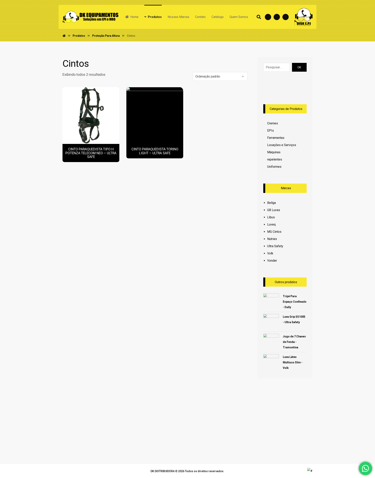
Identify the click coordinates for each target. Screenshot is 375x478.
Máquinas (273, 152)
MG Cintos (274, 232)
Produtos (175, 416)
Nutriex (272, 239)
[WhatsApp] (277, 17)
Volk (270, 253)
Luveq (271, 224)
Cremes (272, 123)
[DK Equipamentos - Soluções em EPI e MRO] (90, 17)
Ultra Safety (275, 246)
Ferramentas (275, 138)
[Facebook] (268, 17)
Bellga (271, 203)
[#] (220, 420)
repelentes (274, 159)
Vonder (272, 260)
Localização (178, 426)
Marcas (174, 421)
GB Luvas (273, 210)
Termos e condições (132, 421)
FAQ (120, 431)
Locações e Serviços (281, 145)
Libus (271, 217)
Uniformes (274, 167)
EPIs (270, 130)
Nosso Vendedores (132, 426)
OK (299, 67)
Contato (174, 431)
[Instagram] (285, 17)
